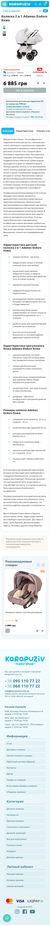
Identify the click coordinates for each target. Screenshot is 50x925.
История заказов (15, 880)
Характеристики (24, 130)
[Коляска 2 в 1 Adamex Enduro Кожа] (29, 44)
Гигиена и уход (14, 845)
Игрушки (11, 851)
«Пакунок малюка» (16, 791)
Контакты (11, 767)
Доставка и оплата (16, 749)
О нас (9, 743)
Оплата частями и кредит (19, 755)
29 (16, 620)
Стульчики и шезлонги (18, 826)
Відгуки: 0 (11, 72)
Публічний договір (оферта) (21, 761)
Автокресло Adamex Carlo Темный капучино (23, 612)
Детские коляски (15, 808)
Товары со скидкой (16, 779)
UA (40, 11)
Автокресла (12, 814)
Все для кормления (17, 839)
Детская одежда (15, 857)
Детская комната (15, 820)
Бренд (10, 773)
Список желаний (15, 886)
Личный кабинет (15, 874)
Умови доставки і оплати (17, 106)
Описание (8, 130)
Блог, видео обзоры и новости (22, 785)
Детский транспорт (16, 833)
